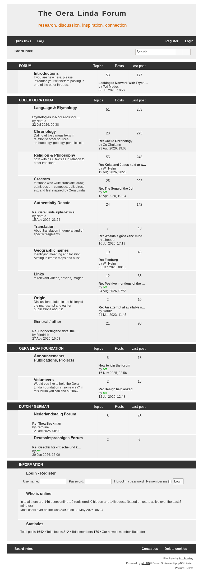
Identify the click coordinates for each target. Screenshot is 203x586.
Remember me (157, 481)
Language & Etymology (55, 108)
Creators (42, 179)
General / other (47, 322)
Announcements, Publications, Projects (54, 358)
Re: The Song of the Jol (116, 188)
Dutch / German (34, 407)
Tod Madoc (111, 86)
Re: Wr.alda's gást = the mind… (122, 236)
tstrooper (109, 240)
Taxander (138, 532)
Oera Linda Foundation (41, 348)
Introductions (46, 73)
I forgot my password (129, 481)
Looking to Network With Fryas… (123, 83)
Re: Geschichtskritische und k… (56, 447)
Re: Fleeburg (108, 260)
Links (39, 274)
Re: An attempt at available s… (122, 307)
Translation (44, 226)
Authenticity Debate (52, 203)
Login (31, 473)
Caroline (42, 427)
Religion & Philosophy (54, 155)
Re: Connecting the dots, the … (55, 331)
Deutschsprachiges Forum (58, 438)
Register (48, 473)
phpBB (145, 563)
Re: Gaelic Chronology (115, 141)
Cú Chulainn (112, 145)
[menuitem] (38, 41)
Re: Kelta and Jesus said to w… (122, 165)
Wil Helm (109, 168)
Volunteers (44, 380)
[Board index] (21, 18)
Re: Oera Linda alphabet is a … (55, 212)
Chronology (45, 131)
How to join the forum (114, 365)
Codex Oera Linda (36, 100)
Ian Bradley (186, 558)
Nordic (41, 121)
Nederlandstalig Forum (55, 414)
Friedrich (42, 335)
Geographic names (51, 250)
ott (105, 192)
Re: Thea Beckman (46, 423)
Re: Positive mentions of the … (122, 283)
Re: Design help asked (115, 389)
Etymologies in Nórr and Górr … (56, 117)
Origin (39, 298)
